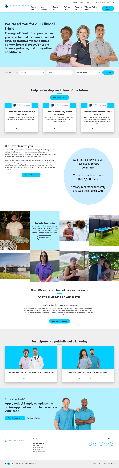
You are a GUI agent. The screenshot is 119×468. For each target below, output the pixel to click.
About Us (77, 8)
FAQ (81, 2)
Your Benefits (44, 8)
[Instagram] (90, 444)
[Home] (18, 6)
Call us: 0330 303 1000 (102, 2)
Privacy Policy (97, 463)
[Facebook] (95, 444)
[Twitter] (101, 444)
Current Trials (33, 8)
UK (9, 463)
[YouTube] (106, 444)
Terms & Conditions (108, 463)
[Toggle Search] (113, 2)
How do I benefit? (31, 175)
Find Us (89, 2)
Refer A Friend (67, 8)
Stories (75, 2)
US (12, 463)
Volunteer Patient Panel (91, 8)
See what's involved (59, 321)
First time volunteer (15, 418)
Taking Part (55, 8)
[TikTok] (112, 444)
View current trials (59, 97)
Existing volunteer (34, 418)
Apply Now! (108, 8)
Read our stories (44, 238)
